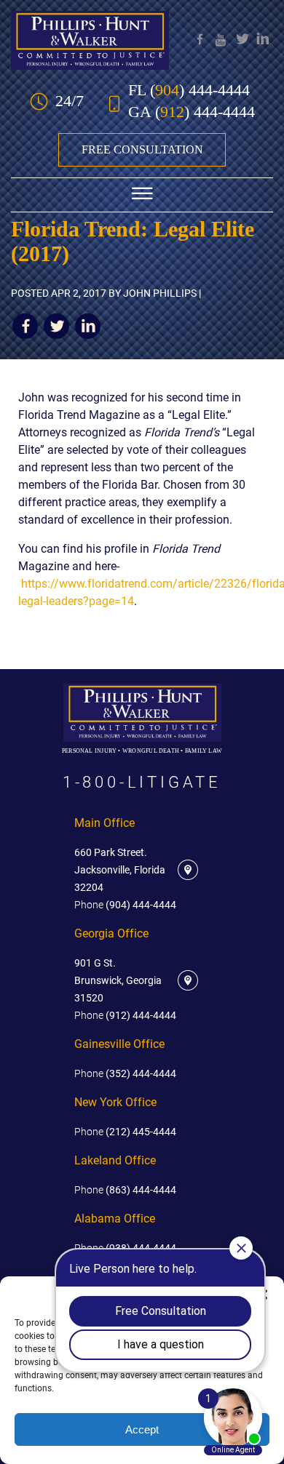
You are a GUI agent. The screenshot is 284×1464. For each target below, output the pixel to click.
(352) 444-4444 (125, 1073)
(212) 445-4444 (125, 1131)
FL (189, 90)
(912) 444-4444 (125, 1015)
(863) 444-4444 (125, 1190)
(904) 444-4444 (125, 905)
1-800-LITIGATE (142, 782)
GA (191, 112)
